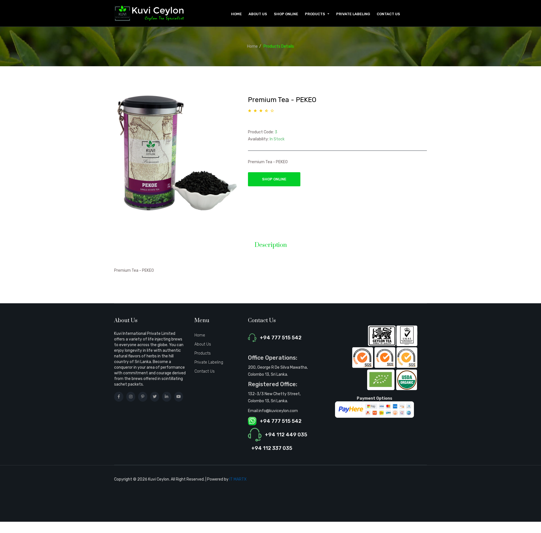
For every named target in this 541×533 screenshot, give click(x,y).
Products (202, 353)
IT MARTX (238, 479)
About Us (258, 14)
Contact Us (388, 14)
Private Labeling (353, 14)
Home (236, 14)
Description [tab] (270, 245)
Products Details (278, 46)
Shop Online (286, 14)
